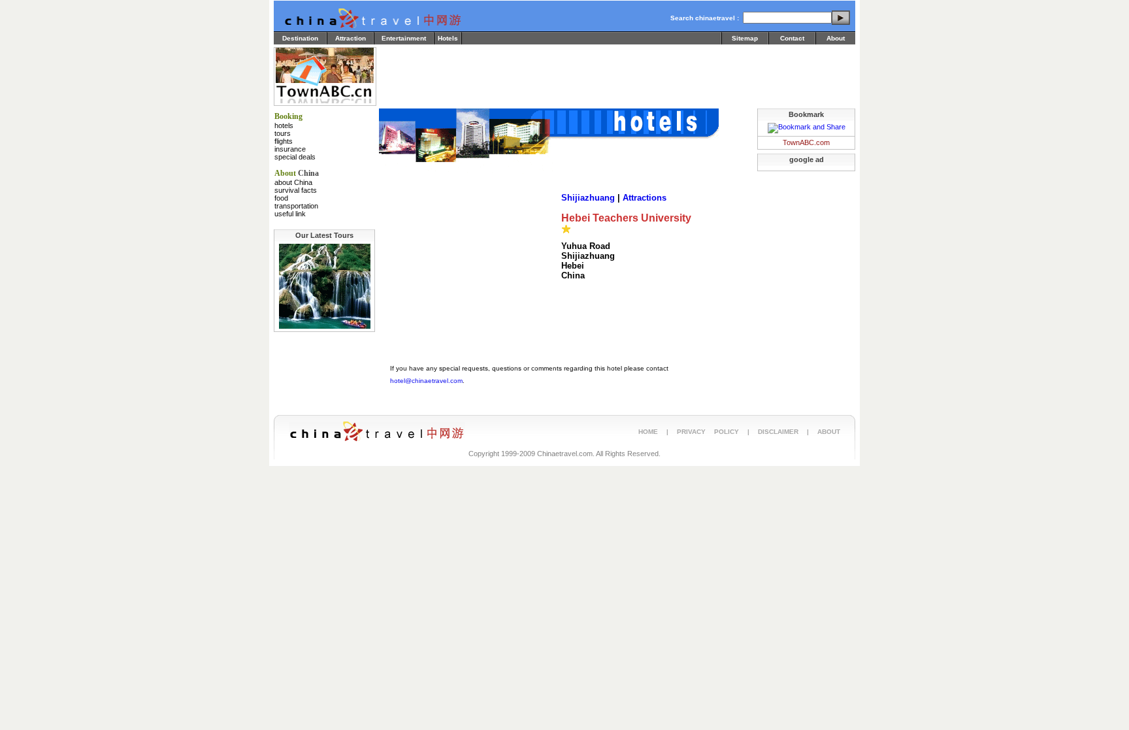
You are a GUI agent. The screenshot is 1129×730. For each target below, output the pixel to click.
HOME (648, 431)
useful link (290, 214)
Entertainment (404, 38)
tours (282, 133)
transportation (296, 206)
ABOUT (828, 431)
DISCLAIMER (778, 431)
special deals (295, 157)
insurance (290, 149)
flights (283, 141)
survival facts (295, 190)
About (835, 38)
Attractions (644, 198)
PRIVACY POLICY (708, 431)
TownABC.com (806, 142)
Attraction (350, 38)
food (281, 198)
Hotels (448, 38)
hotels (283, 125)
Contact (792, 38)
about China (293, 182)
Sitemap (745, 38)
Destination (300, 38)
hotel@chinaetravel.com (426, 380)
